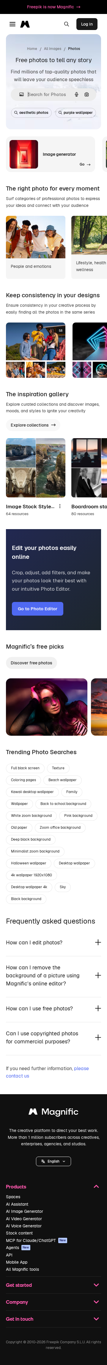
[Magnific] (53, 1113)
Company (17, 1302)
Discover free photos (31, 663)
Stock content (19, 1233)
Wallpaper (19, 803)
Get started (19, 1285)
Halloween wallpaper (28, 863)
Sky (63, 887)
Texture (58, 768)
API (9, 1255)
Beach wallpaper (62, 780)
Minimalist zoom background (35, 851)
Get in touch (19, 1319)
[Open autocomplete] (19, 94)
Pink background (78, 815)
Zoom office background (60, 827)
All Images (52, 48)
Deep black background (31, 839)
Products (16, 1186)
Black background (26, 899)
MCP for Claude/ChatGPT (36, 1240)
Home (32, 48)
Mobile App (16, 1262)
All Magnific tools (22, 1269)
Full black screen (25, 768)
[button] (53, 1161)
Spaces (13, 1196)
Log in (87, 24)
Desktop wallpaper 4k (29, 887)
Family (71, 792)
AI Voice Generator (24, 1226)
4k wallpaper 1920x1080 (31, 875)
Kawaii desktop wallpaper (32, 792)
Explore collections (30, 425)
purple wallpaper (78, 112)
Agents (17, 1247)
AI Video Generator (24, 1218)
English (53, 1161)
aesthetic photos (33, 112)
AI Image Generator (24, 1211)
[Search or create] (66, 24)
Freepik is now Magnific (50, 7)
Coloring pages (23, 780)
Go (19, 723)
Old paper (19, 827)
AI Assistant (17, 1204)
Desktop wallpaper (74, 863)
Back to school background (63, 803)
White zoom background (31, 815)
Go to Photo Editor (37, 608)
